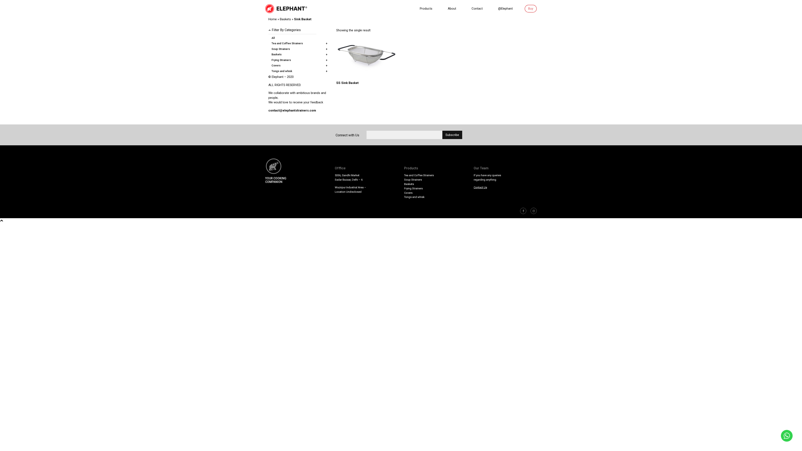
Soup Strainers (281, 49)
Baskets (285, 19)
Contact (477, 8)
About (452, 8)
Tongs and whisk (282, 71)
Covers (276, 65)
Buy (530, 8)
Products (426, 8)
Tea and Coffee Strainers (287, 43)
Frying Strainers (281, 60)
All (273, 37)
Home (272, 19)
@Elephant (505, 8)
